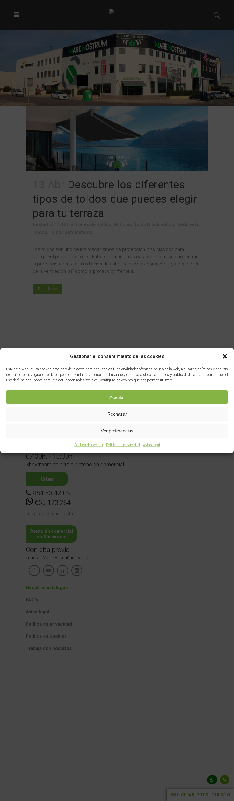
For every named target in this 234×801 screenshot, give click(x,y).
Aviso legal (151, 445)
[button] (225, 356)
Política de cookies (88, 445)
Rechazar (117, 413)
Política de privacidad (123, 445)
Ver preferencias (117, 430)
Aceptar (117, 397)
